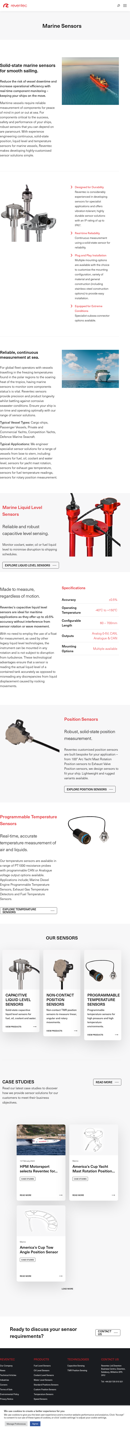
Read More (25, 1195)
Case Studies (27, 1179)
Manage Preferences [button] (16, 1423)
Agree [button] (35, 1423)
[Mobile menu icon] (125, 5)
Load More (67, 1288)
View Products (13, 1026)
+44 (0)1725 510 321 (114, 1381)
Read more (78, 1195)
